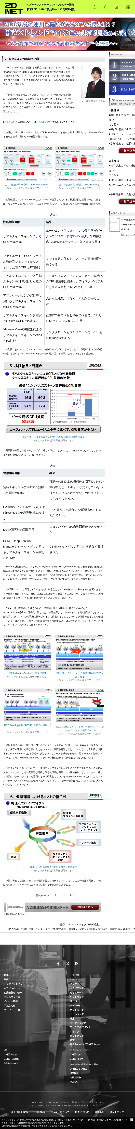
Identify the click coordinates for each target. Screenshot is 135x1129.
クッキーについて (60, 1112)
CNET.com (75, 1054)
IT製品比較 (9, 1005)
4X (5, 1050)
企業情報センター (13, 992)
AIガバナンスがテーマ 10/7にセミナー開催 (50, 4)
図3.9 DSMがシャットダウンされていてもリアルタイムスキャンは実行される (80, 729)
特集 (6, 975)
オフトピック (77, 1036)
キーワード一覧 (12, 1010)
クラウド (74, 984)
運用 (72, 1018)
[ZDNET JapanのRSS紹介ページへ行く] (76, 963)
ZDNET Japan (11, 1059)
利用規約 (40, 1112)
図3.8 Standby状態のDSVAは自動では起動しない (27, 727)
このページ (43, 199)
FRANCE (74, 1073)
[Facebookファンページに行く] (58, 963)
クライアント (77, 988)
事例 (6, 979)
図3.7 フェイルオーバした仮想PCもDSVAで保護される (80, 675)
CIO (72, 979)
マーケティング (78, 1022)
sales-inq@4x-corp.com (93, 929)
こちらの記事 (43, 121)
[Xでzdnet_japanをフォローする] (67, 963)
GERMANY (75, 1077)
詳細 (55, 1126)
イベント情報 (11, 1001)
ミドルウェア (77, 1014)
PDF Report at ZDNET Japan (85, 1044)
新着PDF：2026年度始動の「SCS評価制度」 (52, 9)
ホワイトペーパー (13, 988)
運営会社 (99, 1112)
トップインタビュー (14, 984)
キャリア (74, 1031)
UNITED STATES (78, 1068)
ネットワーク (77, 1010)
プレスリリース (12, 997)
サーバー (74, 1001)
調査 (72, 1040)
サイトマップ (117, 1112)
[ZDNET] (14, 7)
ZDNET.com (76, 1059)
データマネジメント (80, 1027)
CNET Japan (10, 1054)
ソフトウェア (77, 997)
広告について (82, 1112)
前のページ (42, 895)
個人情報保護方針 (20, 1112)
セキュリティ (77, 992)
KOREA (73, 1082)
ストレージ (75, 1005)
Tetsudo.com (11, 1063)
